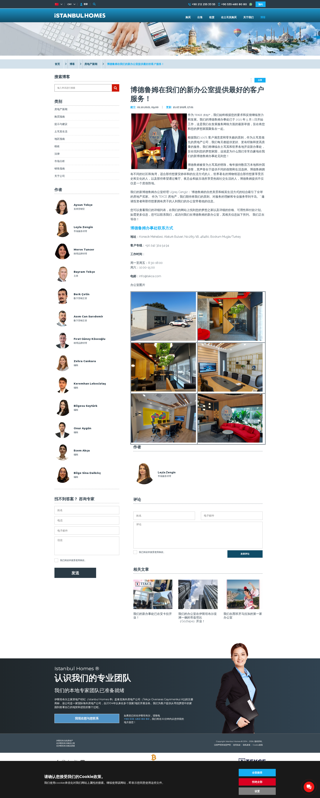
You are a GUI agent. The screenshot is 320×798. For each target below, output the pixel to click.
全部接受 (257, 772)
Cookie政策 (258, 745)
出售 (200, 17)
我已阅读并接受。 (73, 560)
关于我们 (248, 17)
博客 (72, 64)
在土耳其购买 (229, 17)
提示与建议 (60, 124)
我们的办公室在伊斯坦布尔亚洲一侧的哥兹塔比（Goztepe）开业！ (197, 617)
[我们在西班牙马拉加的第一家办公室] (243, 608)
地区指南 (59, 139)
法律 (57, 153)
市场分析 (59, 161)
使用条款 (80, 560)
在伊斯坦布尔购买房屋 (65, 746)
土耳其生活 (60, 131)
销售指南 (59, 168)
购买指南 (59, 116)
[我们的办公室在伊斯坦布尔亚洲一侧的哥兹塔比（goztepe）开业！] (197, 608)
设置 (257, 791)
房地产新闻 (90, 64)
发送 (75, 573)
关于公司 (59, 176)
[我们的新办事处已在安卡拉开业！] (152, 608)
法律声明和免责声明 (222, 745)
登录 (86, 4)
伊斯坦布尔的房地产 (64, 740)
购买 (188, 17)
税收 (57, 146)
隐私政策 (246, 745)
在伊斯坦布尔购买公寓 (65, 743)
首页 (57, 64)
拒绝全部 (257, 782)
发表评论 (245, 554)
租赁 (211, 17)
